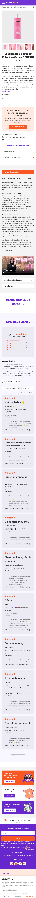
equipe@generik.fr (26, 855)
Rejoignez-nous (10, 810)
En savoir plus (9, 781)
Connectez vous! (19, 126)
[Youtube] (24, 863)
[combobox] (24, 393)
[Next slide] (32, 26)
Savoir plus (6, 91)
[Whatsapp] (11, 863)
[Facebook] (20, 863)
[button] (18, 372)
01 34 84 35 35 (11, 855)
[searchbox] (9, 388)
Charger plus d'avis (18, 756)
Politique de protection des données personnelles (15, 847)
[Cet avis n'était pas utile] (29, 430)
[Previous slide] (3, 26)
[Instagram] (16, 863)
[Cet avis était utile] (26, 430)
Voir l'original (8, 417)
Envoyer (18, 838)
